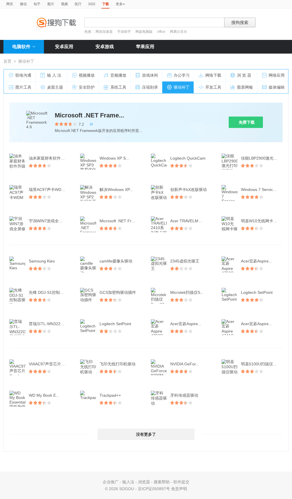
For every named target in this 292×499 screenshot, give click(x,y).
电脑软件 (21, 46)
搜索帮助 (162, 482)
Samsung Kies (42, 261)
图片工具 (23, 87)
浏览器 (144, 482)
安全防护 (87, 87)
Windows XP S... (114, 158)
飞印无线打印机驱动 (117, 364)
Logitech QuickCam (188, 158)
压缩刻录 (150, 87)
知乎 (37, 4)
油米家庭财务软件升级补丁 (50, 158)
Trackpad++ (110, 395)
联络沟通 (23, 75)
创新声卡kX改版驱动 (188, 189)
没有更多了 (146, 434)
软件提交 (181, 482)
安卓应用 (64, 46)
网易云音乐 (178, 32)
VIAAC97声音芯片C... (48, 364)
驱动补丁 (182, 87)
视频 (64, 4)
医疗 (78, 4)
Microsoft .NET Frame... (89, 115)
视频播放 (87, 75)
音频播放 (118, 75)
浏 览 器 (244, 75)
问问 (91, 4)
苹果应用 (145, 46)
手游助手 (124, 32)
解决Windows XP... (116, 189)
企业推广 (111, 482)
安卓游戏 (105, 46)
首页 (7, 61)
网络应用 (277, 75)
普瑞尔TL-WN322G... (48, 323)
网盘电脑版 (144, 32)
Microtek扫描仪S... (187, 292)
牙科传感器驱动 (184, 395)
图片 (50, 4)
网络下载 (213, 75)
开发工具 (213, 87)
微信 (23, 4)
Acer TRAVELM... (186, 221)
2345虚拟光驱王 (184, 261)
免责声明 (179, 488)
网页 (9, 4)
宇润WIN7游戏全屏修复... (50, 221)
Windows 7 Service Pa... (262, 189)
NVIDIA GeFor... (184, 364)
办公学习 (182, 75)
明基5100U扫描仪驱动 (261, 364)
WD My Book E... (44, 395)
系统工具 (118, 87)
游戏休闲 (150, 75)
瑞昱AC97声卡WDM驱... (50, 189)
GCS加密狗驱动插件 (118, 292)
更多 (120, 3)
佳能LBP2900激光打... (261, 158)
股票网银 (245, 87)
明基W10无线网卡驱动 (261, 221)
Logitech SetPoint (257, 292)
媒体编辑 (277, 87)
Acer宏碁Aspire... (256, 261)
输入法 (128, 482)
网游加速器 (104, 32)
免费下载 (247, 122)
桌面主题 (55, 87)
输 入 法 (54, 75)
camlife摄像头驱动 (116, 261)
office (161, 32)
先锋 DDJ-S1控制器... (48, 292)
